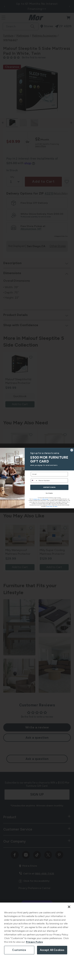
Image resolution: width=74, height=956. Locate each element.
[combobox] (34, 480)
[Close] (69, 907)
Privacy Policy (34, 941)
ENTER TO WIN (49, 487)
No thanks (49, 493)
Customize (19, 950)
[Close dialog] (71, 450)
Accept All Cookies (52, 950)
